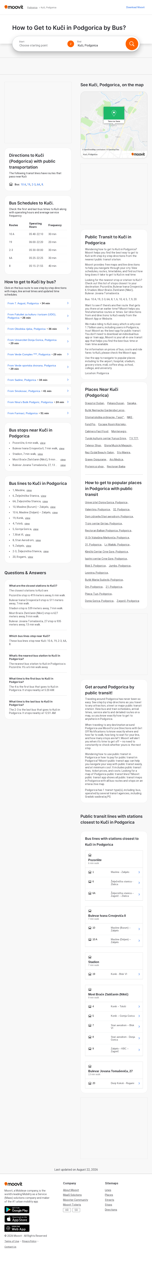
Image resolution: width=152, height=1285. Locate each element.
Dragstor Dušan (94, 403)
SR (76, 1210)
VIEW (42, 442)
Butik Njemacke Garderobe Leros (104, 410)
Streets (109, 1199)
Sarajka (131, 403)
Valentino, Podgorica (97, 509)
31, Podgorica (93, 544)
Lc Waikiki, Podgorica (117, 544)
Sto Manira (123, 452)
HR (67, 1210)
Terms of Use (11, 1241)
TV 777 (133, 438)
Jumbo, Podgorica (120, 565)
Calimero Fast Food (96, 431)
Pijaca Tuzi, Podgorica (98, 593)
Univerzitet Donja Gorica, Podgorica (106, 502)
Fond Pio (90, 424)
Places (109, 1194)
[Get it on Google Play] (16, 1209)
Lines (108, 1190)
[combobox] (41, 45)
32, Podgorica (121, 509)
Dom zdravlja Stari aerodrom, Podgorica (109, 516)
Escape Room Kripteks (112, 424)
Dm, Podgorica (94, 586)
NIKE (129, 417)
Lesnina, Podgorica (96, 572)
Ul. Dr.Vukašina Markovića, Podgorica (107, 537)
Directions (111, 1209)
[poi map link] (114, 125)
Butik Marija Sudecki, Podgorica (104, 579)
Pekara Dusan (115, 403)
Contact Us (10, 1246)
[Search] (131, 44)
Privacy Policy (29, 1241)
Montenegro (118, 431)
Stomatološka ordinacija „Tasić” (104, 417)
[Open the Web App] (16, 1228)
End (79, 42)
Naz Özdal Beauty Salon (99, 452)
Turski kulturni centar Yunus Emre (105, 438)
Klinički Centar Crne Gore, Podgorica (106, 551)
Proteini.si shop (94, 466)
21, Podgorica (114, 586)
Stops (108, 1204)
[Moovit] (13, 7)
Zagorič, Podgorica (128, 600)
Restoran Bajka (116, 466)
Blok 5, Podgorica (95, 565)
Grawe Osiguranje (95, 459)
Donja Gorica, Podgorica (99, 600)
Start (21, 42)
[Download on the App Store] (16, 1219)
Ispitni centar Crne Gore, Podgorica (106, 558)
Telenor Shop (93, 445)
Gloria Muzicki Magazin (118, 445)
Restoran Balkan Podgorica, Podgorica (108, 530)
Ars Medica (116, 459)
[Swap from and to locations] (70, 44)
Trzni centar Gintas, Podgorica (103, 523)
